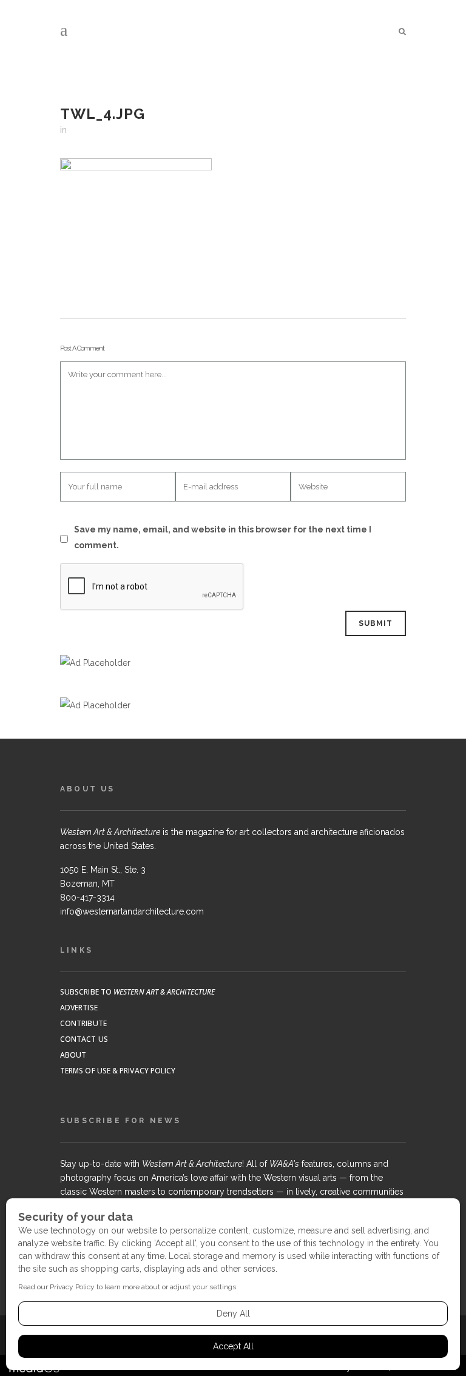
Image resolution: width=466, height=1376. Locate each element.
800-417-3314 (87, 897)
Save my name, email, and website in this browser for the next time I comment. (222, 537)
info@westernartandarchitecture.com (132, 911)
